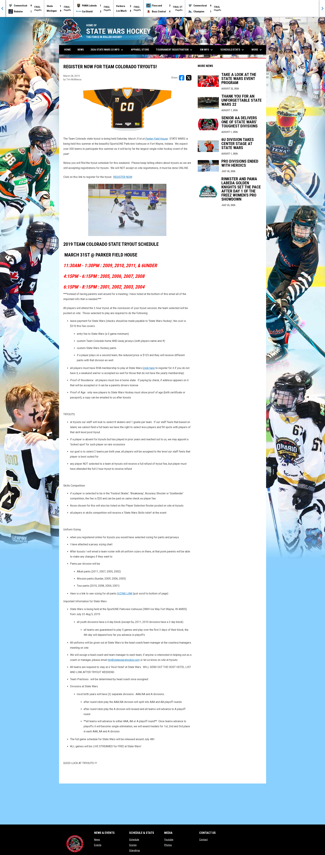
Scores (133, 845)
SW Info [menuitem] (207, 50)
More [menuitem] (257, 50)
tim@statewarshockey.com (124, 660)
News (97, 839)
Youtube (168, 839)
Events (97, 845)
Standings (134, 850)
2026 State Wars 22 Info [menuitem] (107, 50)
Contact (203, 839)
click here (149, 368)
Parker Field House (156, 138)
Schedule (134, 839)
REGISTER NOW (122, 177)
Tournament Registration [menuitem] (174, 50)
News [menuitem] (81, 49)
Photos (168, 845)
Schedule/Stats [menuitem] (232, 50)
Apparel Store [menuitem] (140, 49)
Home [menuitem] (67, 49)
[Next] (322, 8)
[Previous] (2, 8)
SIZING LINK (124, 593)
